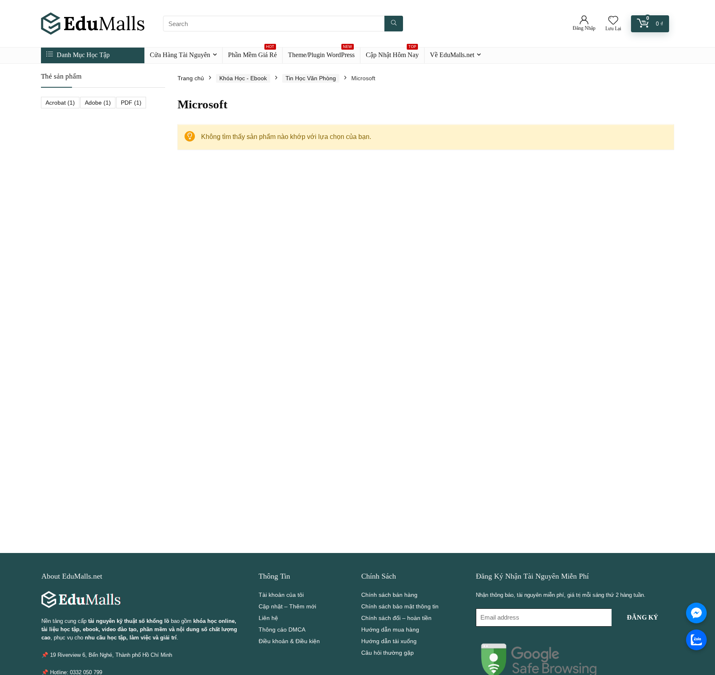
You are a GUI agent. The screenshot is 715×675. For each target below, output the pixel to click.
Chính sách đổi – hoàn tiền (396, 618)
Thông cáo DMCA (282, 629)
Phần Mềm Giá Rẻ (252, 53)
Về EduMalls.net (452, 54)
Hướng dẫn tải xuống (389, 641)
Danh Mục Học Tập (82, 54)
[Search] (393, 23)
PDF (131, 102)
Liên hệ (268, 618)
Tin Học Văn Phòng (311, 78)
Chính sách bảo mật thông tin (400, 606)
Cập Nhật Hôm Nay (392, 53)
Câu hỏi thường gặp (387, 652)
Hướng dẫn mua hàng (390, 629)
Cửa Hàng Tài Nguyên (180, 54)
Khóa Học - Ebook (243, 78)
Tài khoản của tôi (281, 594)
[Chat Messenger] (696, 613)
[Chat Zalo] (696, 640)
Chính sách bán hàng (389, 594)
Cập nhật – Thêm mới (287, 606)
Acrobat (60, 102)
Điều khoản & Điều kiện (289, 641)
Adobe (98, 102)
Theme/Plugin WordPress (321, 53)
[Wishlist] (613, 20)
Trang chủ (191, 78)
